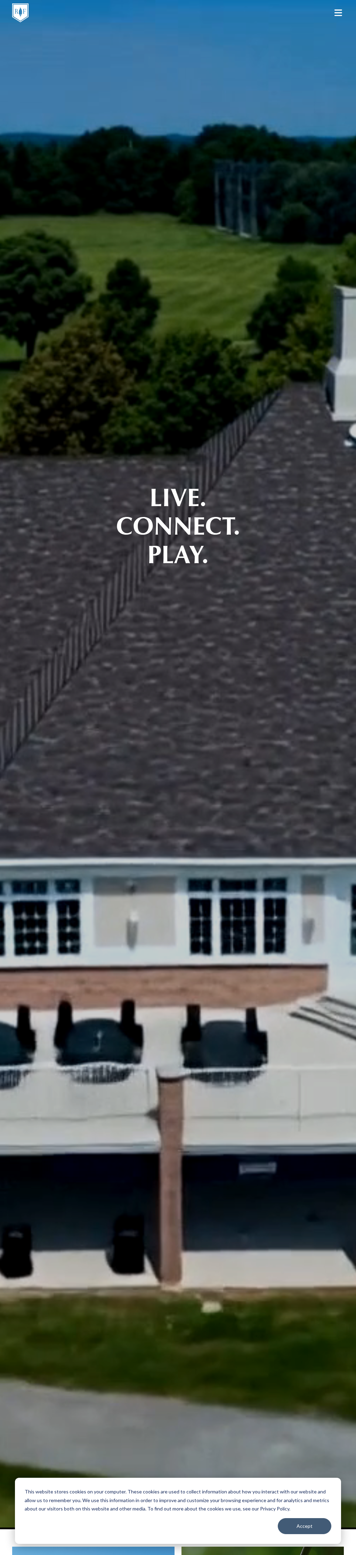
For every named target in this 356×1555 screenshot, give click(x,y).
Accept (305, 1526)
